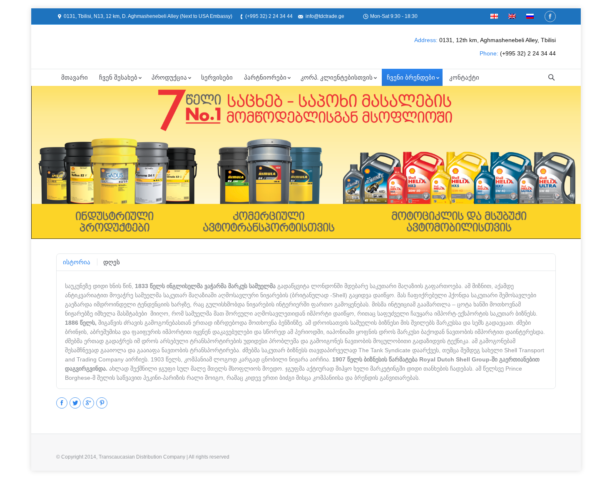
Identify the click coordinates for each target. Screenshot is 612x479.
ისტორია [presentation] (76, 262)
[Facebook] (550, 16)
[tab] (77, 262)
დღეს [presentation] (111, 262)
